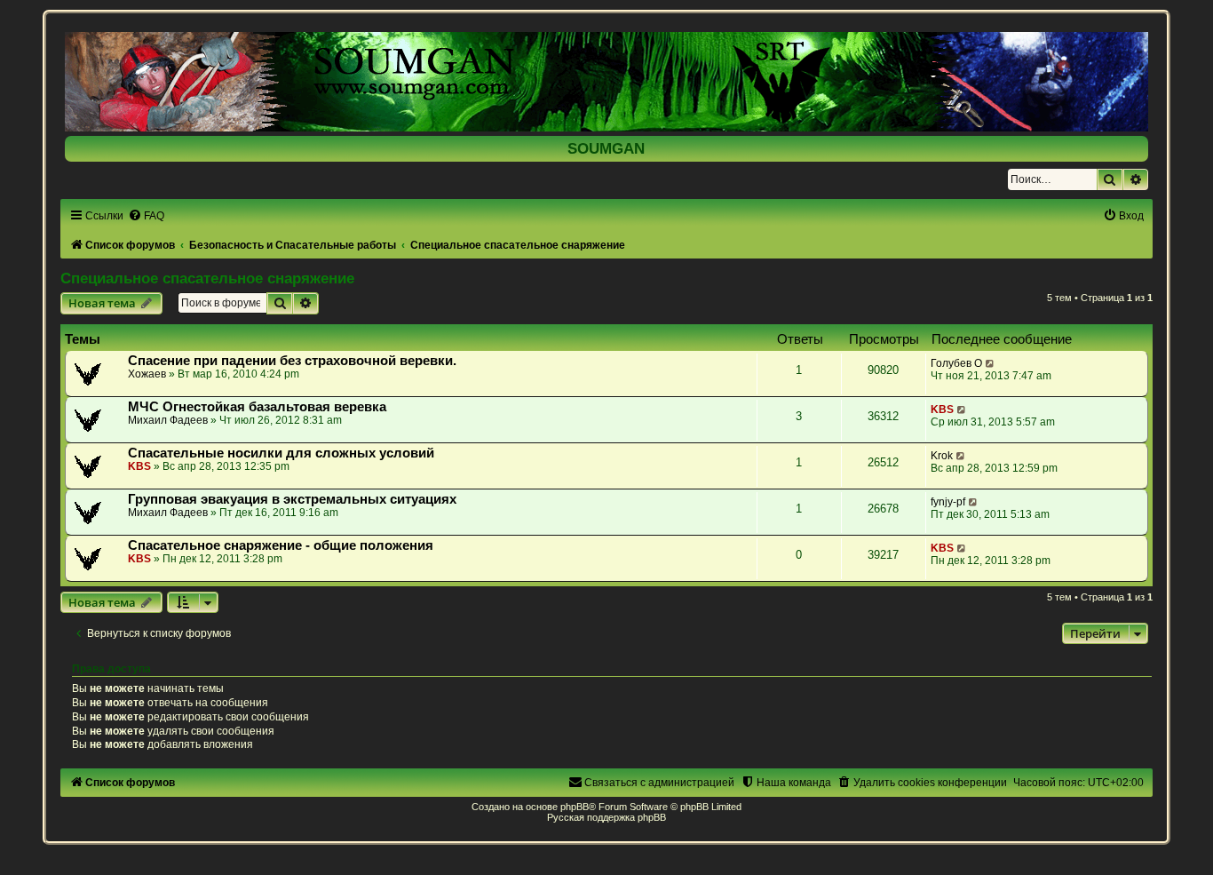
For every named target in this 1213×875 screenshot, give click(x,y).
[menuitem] (146, 216)
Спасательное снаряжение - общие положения (280, 545)
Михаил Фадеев (168, 420)
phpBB (574, 806)
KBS (942, 409)
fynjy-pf (948, 502)
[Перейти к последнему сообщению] (990, 363)
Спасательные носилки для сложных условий (281, 453)
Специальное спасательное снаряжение (207, 278)
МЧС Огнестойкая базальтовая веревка (257, 407)
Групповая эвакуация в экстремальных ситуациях (292, 499)
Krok (942, 455)
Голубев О (956, 363)
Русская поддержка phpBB (606, 817)
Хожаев (147, 374)
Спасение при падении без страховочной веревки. (292, 361)
